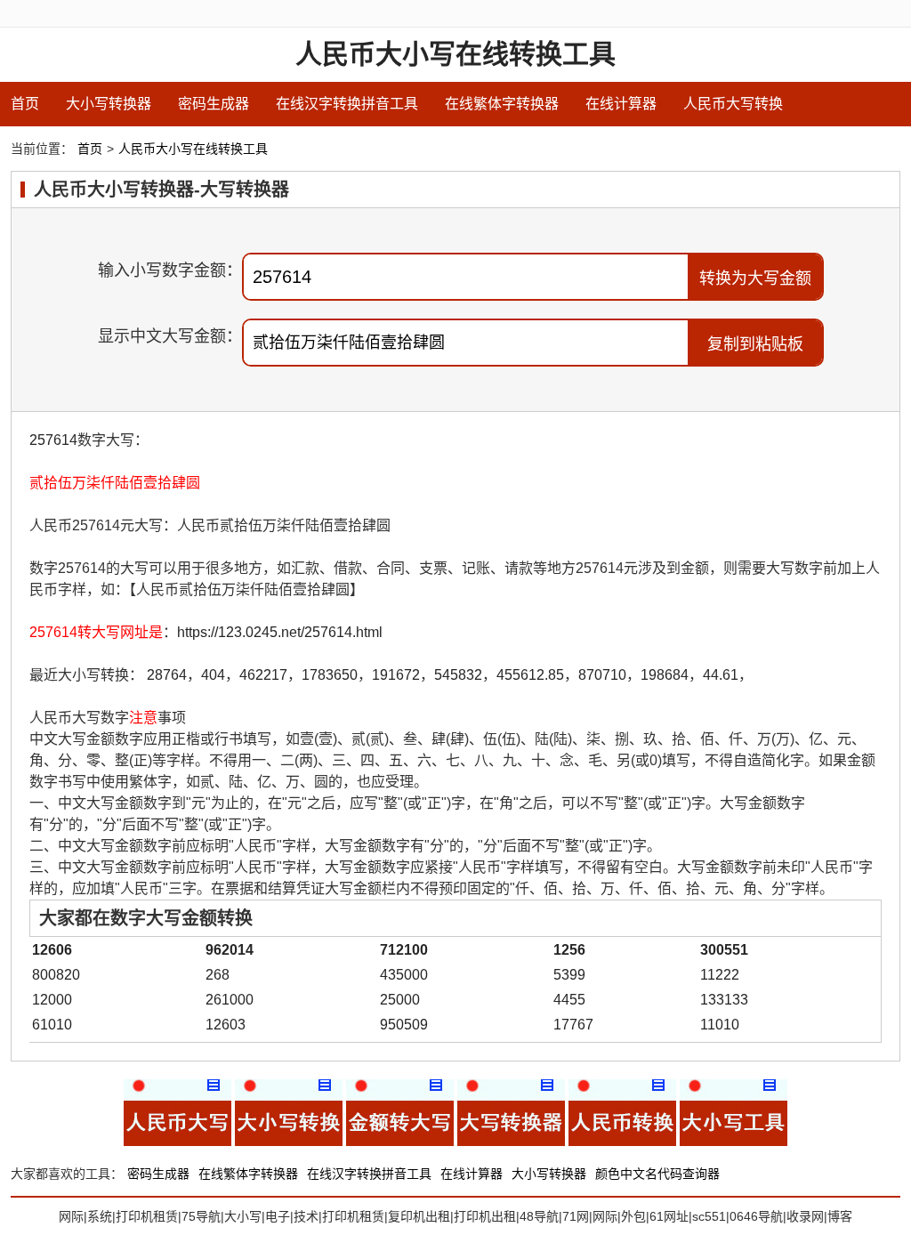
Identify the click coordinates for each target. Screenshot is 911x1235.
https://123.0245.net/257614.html (280, 632)
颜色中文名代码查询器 (657, 1173)
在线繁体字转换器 (502, 103)
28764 (167, 674)
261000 (230, 999)
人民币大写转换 (733, 103)
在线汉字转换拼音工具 (347, 103)
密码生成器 (213, 103)
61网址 (669, 1216)
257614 (53, 440)
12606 (52, 949)
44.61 (720, 674)
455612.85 (530, 674)
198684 (665, 674)
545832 (458, 674)
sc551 (709, 1216)
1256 (569, 949)
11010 (719, 1024)
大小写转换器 (108, 103)
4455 (569, 999)
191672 (396, 674)
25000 (400, 999)
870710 (602, 674)
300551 (724, 949)
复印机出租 (419, 1216)
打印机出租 (485, 1216)
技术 (306, 1216)
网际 (71, 1216)
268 (218, 974)
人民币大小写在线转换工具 (455, 54)
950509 (404, 1024)
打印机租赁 (147, 1216)
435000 (404, 974)
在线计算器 (621, 103)
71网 (575, 1216)
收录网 (805, 1216)
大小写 (243, 1216)
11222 (719, 974)
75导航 (201, 1216)
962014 (230, 949)
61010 (52, 1024)
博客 (839, 1216)
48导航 (539, 1216)
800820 (56, 974)
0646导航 (756, 1216)
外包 (633, 1216)
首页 (25, 103)
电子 (277, 1216)
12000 (52, 999)
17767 (573, 1024)
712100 (404, 949)
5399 (569, 974)
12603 (226, 1024)
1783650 (330, 674)
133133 (724, 999)
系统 (99, 1216)
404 (213, 674)
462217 (263, 674)
